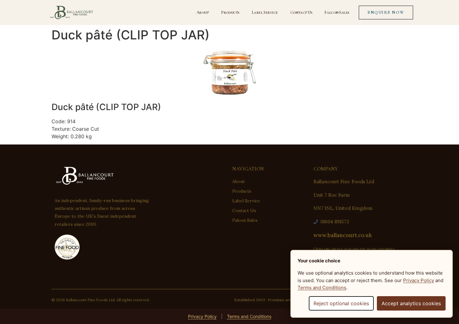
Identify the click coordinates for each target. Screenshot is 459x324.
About (202, 12)
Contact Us (301, 12)
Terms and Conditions (249, 316)
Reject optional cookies (341, 303)
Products (230, 12)
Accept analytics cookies (411, 303)
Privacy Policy (202, 316)
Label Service (265, 12)
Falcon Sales (336, 12)
